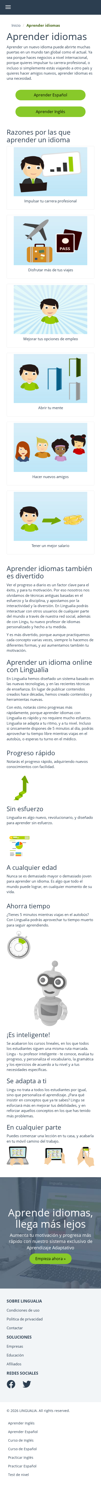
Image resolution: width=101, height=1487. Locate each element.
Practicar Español (22, 1466)
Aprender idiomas (43, 25)
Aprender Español (50, 95)
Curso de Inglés (21, 1440)
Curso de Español (22, 1449)
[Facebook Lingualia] (11, 1385)
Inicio (16, 25)
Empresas (15, 1346)
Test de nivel (18, 1474)
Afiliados (14, 1363)
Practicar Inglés (20, 1457)
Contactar (15, 1327)
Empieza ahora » (50, 1258)
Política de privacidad (25, 1319)
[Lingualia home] (31, 7)
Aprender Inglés (50, 111)
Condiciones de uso (23, 1310)
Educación (15, 1355)
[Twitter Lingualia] (27, 1385)
